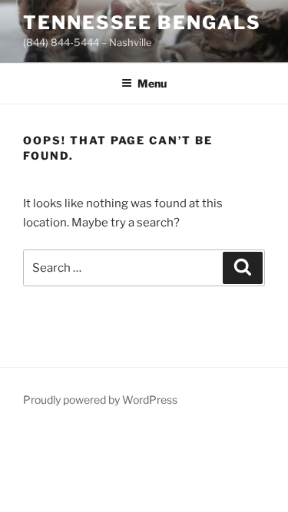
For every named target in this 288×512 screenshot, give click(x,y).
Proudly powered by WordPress (100, 399)
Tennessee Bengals (142, 23)
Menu (152, 83)
